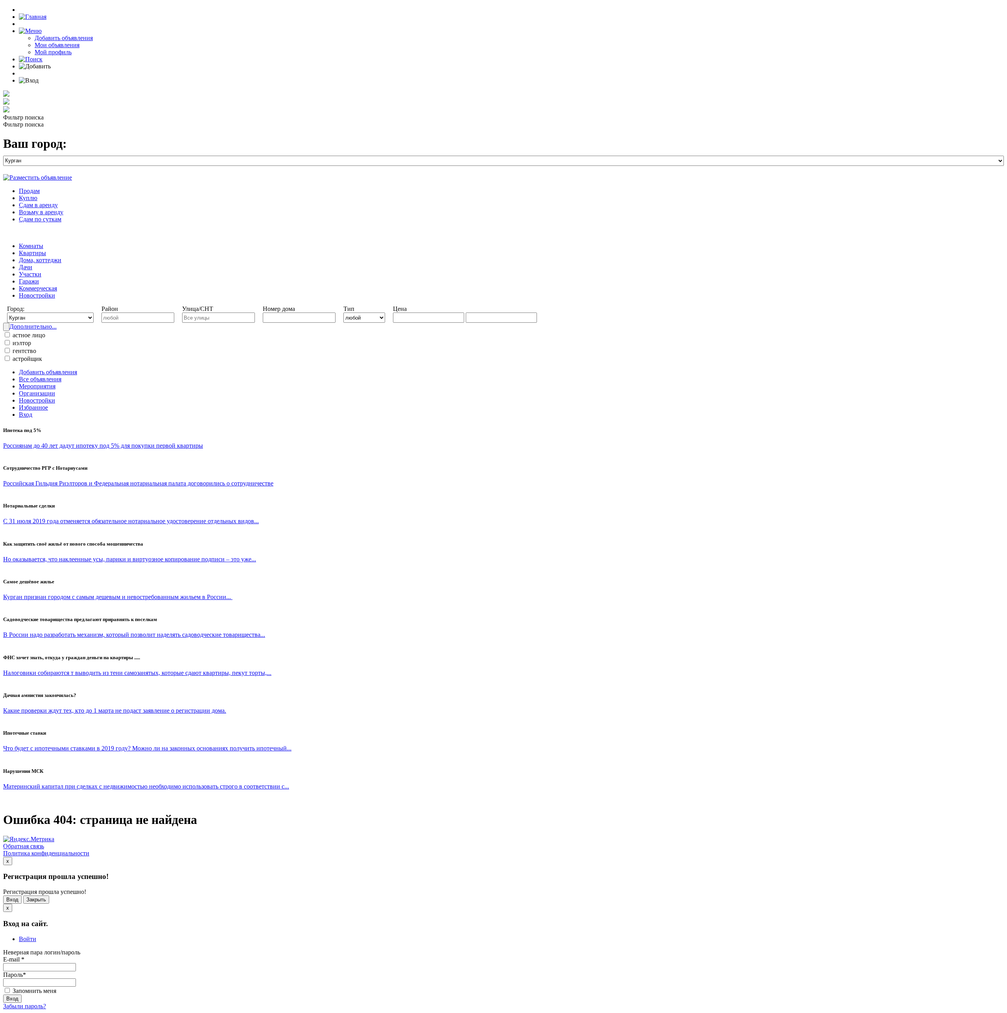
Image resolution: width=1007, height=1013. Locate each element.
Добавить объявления (64, 38)
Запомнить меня (33, 990)
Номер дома (279, 308)
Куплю (28, 198)
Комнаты (31, 246)
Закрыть (36, 900)
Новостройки (37, 295)
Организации (37, 393)
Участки (30, 274)
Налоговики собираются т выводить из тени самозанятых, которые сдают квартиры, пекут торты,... (137, 672)
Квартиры (32, 253)
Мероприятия (37, 386)
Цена (400, 308)
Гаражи (29, 281)
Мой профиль (53, 52)
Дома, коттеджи (40, 260)
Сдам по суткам (40, 219)
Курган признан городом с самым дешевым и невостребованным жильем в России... (117, 597)
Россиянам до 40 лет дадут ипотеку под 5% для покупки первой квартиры (103, 445)
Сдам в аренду (38, 205)
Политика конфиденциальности (46, 853)
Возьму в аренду (41, 212)
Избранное (33, 407)
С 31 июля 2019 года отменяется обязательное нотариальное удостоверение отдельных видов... (131, 521)
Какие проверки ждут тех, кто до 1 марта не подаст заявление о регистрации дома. (114, 710)
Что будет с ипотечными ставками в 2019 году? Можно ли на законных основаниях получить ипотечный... (147, 748)
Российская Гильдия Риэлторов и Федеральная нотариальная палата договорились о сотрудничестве (138, 483)
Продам (29, 191)
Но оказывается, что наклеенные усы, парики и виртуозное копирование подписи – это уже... (129, 559)
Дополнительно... (33, 326)
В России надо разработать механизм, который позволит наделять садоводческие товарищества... (134, 634)
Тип (348, 308)
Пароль (14, 974)
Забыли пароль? (24, 1006)
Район (109, 308)
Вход (25, 414)
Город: (15, 308)
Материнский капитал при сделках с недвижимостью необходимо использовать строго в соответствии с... (146, 786)
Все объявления (40, 379)
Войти (27, 939)
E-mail (13, 959)
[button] (30, 31)
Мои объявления (57, 45)
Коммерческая (38, 288)
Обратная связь (23, 846)
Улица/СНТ (197, 308)
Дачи (25, 267)
